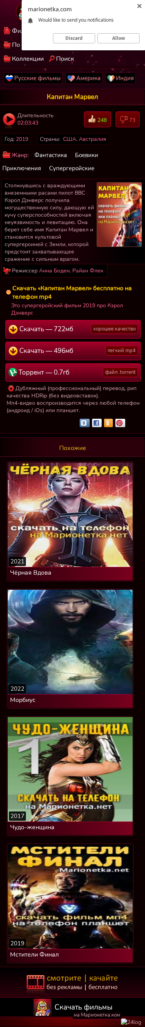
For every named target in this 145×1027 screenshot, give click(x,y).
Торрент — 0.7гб (76, 372)
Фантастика (50, 155)
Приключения (21, 168)
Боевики (86, 155)
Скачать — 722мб (77, 329)
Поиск (65, 59)
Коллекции (28, 59)
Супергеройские (71, 168)
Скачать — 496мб (77, 350)
